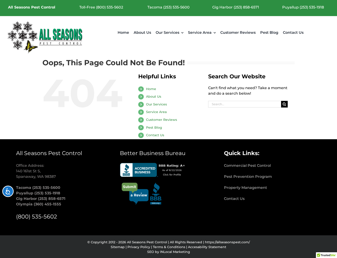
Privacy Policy (138, 247)
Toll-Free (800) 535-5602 (101, 7)
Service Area (156, 112)
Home (151, 89)
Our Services (156, 104)
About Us (153, 96)
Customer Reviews (161, 120)
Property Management (245, 187)
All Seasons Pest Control (31, 7)
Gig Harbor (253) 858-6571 (235, 7)
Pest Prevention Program (248, 176)
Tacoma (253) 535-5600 (168, 7)
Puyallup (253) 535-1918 (303, 7)
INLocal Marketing (175, 252)
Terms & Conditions (169, 247)
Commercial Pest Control (247, 165)
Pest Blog (154, 127)
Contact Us (155, 135)
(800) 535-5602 (36, 216)
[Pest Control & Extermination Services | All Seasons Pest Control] (45, 22)
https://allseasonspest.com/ (227, 242)
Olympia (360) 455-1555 (38, 204)
